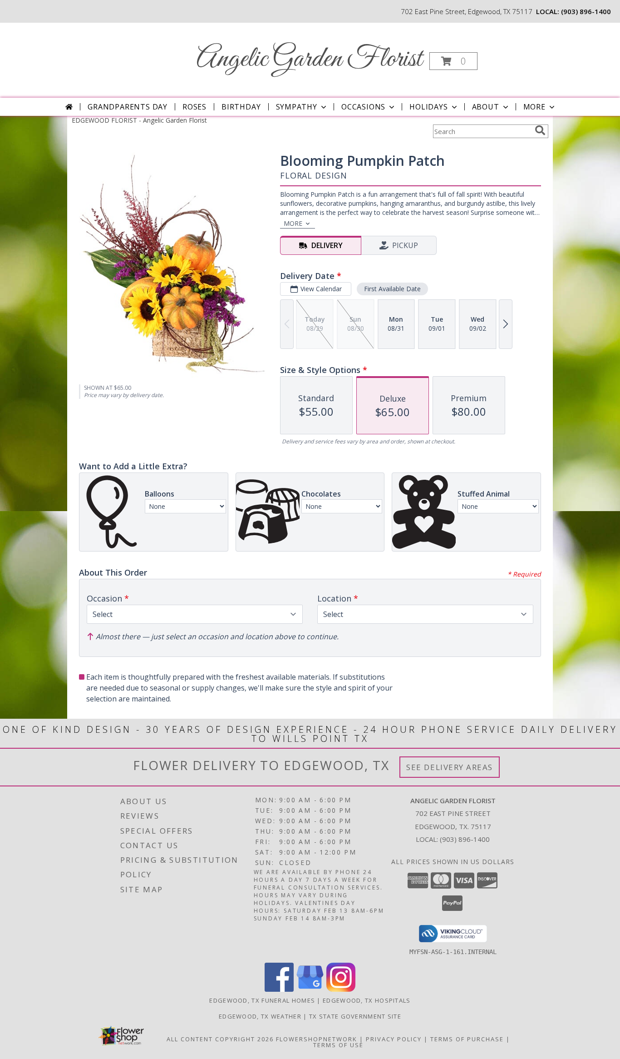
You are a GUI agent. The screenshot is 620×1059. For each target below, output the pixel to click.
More (534, 107)
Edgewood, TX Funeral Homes (262, 1000)
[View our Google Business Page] (310, 989)
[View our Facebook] (279, 989)
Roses (194, 107)
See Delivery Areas (449, 767)
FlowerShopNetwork (316, 1039)
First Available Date (392, 288)
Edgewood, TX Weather (260, 1016)
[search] (540, 130)
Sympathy (296, 107)
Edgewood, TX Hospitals (367, 1000)
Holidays (428, 107)
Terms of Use (338, 1045)
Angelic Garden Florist (309, 59)
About (485, 107)
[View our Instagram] (340, 989)
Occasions (363, 107)
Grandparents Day (127, 107)
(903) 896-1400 (586, 11)
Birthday (241, 107)
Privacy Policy (394, 1039)
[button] (453, 61)
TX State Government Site (355, 1016)
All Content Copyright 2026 (220, 1039)
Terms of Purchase (467, 1039)
